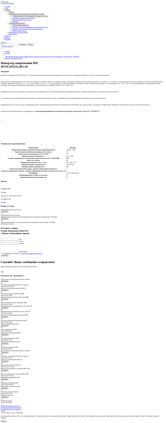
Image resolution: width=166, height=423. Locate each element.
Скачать (3, 202)
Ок (2, 272)
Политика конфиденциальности (11, 407)
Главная (7, 6)
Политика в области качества (10, 406)
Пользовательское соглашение (11, 409)
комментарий (23, 251)
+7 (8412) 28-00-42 (7, 46)
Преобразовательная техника (21, 20)
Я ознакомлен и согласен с (22, 253)
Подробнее (5, 211)
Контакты (8, 39)
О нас (6, 8)
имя (20, 239)
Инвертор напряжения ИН (13, 58)
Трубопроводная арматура (17, 23)
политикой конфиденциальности (31, 253)
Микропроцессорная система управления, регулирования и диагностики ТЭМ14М (51, 56)
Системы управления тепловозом (23, 18)
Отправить (5, 255)
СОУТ (3, 411)
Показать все (12, 34)
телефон (21, 243)
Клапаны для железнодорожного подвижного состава (30, 27)
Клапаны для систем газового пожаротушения (27, 29)
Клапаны (15, 21)
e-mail (21, 241)
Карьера (7, 37)
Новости (7, 36)
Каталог (7, 10)
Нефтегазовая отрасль (19, 31)
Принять (4, 421)
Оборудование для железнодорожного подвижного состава (26, 14)
